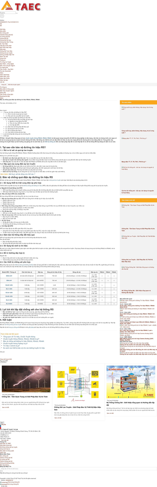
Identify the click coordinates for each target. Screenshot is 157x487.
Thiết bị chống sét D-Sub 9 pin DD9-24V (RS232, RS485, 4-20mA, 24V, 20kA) (138, 322)
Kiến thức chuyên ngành (14, 84)
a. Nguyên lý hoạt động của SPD (17, 121)
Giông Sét (3, 92)
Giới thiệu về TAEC (5, 443)
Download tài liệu (5, 96)
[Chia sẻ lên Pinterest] (0, 108)
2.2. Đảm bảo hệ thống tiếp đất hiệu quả (17, 127)
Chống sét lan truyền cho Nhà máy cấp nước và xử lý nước (138, 354)
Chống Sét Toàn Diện (6, 51)
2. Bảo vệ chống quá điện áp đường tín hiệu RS (16, 118)
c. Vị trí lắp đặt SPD (13, 125)
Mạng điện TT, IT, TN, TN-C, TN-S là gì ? (134, 162)
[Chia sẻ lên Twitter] (0, 107)
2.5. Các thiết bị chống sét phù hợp (15, 132)
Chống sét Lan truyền (6, 53)
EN (1, 26)
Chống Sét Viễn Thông (6, 42)
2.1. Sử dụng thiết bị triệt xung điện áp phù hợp (19, 119)
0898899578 (9, 480)
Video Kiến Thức (5, 76)
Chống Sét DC (4, 38)
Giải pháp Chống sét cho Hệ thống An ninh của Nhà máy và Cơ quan (138, 350)
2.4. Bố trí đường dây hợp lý (13, 130)
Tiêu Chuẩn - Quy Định (6, 69)
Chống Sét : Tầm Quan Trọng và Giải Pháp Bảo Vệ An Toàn (25, 396)
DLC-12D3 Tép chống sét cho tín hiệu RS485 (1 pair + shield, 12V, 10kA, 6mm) (136, 331)
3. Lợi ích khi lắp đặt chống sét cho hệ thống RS (16, 134)
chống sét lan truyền (55, 180)
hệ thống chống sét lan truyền (13, 324)
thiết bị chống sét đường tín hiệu (32, 185)
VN (1, 24)
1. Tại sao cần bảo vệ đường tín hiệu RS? (15, 112)
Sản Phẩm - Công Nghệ (7, 64)
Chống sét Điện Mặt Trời (7, 55)
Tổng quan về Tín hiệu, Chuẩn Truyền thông (19, 336)
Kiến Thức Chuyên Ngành (7, 65)
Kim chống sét (4, 456)
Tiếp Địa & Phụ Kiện (6, 45)
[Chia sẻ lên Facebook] (0, 105)
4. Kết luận (6, 136)
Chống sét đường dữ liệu (7, 463)
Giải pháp (3, 49)
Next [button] (2, 423)
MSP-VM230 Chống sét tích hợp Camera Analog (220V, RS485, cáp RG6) (136, 339)
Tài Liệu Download (5, 71)
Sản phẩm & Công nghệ (7, 89)
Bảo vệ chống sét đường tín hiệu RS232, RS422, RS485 (23, 341)
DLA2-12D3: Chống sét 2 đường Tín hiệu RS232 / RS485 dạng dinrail (137, 306)
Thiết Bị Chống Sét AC (6, 35)
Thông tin (2, 60)
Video (1, 73)
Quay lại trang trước (6, 359)
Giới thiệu (2, 29)
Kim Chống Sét (4, 33)
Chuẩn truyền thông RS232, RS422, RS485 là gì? (21, 339)
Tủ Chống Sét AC (5, 36)
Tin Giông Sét (4, 67)
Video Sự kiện (4, 80)
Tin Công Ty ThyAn (5, 62)
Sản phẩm (3, 31)
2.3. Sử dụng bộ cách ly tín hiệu (14, 128)
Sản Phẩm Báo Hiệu (6, 47)
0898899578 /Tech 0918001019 (9, 22)
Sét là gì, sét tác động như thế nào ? (22, 174)
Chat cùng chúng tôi (13, 482)
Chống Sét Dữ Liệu (5, 40)
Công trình (3, 58)
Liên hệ (2, 82)
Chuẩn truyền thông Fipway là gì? (15, 343)
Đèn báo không (4, 465)
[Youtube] (0, 428)
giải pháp (31, 327)
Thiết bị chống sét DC (6, 461)
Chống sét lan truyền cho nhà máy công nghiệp (135, 344)
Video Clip (3, 452)
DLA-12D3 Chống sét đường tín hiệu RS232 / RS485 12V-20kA (137, 314)
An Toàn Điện (4, 44)
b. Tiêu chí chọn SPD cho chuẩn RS (18, 123)
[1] (1, 471)
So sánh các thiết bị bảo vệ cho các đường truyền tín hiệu (24, 348)
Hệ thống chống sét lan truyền (8, 447)
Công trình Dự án (5, 449)
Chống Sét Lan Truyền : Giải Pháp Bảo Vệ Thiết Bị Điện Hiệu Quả (77, 408)
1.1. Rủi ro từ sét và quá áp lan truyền (16, 114)
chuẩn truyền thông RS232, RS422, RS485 (38, 138)
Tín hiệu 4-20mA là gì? (11, 346)
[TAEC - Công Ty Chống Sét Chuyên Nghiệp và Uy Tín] (20, 6)
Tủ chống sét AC (5, 459)
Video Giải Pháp (4, 75)
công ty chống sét (14, 327)
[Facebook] (0, 426)
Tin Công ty (3, 87)
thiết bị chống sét (50, 142)
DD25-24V (9, 276)
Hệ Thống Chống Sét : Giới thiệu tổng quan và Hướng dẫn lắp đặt (130, 403)
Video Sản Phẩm (5, 78)
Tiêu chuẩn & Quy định (6, 94)
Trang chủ (3, 84)
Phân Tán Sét (4, 56)
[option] (26, 387)
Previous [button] (3, 362)
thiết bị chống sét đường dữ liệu (24, 265)
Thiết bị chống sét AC (6, 457)
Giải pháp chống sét (6, 445)
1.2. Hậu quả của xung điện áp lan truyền (17, 116)
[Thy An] (3, 424)
